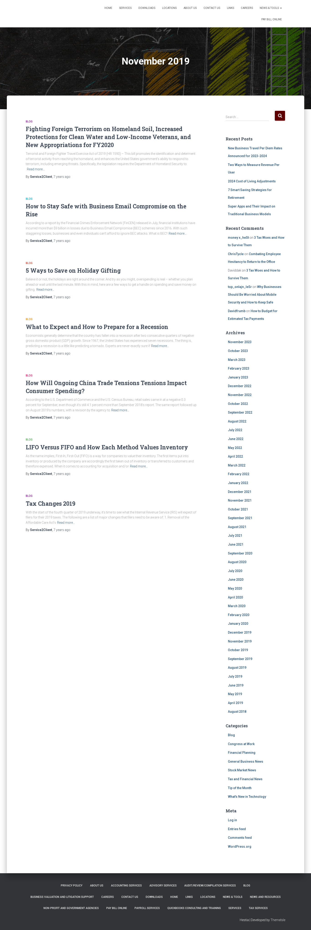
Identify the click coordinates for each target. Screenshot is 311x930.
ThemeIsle (277, 920)
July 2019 (235, 676)
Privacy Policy (71, 885)
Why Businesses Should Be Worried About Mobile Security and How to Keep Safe (254, 294)
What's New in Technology (247, 796)
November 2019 (240, 641)
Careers (247, 8)
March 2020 (236, 606)
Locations (169, 8)
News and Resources (265, 897)
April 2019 (235, 703)
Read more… (36, 169)
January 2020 (238, 623)
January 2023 (238, 377)
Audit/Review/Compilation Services (210, 885)
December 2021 (239, 492)
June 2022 (235, 439)
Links (230, 8)
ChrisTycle (236, 254)
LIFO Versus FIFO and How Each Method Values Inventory (107, 447)
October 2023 (238, 351)
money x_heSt (238, 237)
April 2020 (235, 597)
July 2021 (235, 535)
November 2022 (240, 395)
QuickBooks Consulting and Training (194, 908)
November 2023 (240, 342)
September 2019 (240, 659)
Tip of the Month (240, 788)
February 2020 (238, 615)
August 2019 (237, 667)
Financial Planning (241, 752)
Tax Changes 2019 (50, 503)
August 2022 (237, 421)
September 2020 (240, 553)
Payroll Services (147, 908)
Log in (232, 820)
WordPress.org (239, 846)
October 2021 (238, 509)
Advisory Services (163, 885)
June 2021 (235, 544)
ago (62, 177)
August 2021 (237, 527)
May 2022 (235, 448)
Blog (29, 121)
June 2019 (235, 685)
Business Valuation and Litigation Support (62, 897)
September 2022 (240, 412)
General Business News (245, 761)
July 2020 (235, 571)
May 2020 (235, 588)
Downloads (146, 8)
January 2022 (238, 483)
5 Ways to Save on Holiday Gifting (73, 270)
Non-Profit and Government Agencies (71, 908)
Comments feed (240, 837)
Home (108, 8)
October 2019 (238, 650)
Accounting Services (126, 885)
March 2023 (236, 360)
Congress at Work (241, 744)
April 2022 (235, 456)
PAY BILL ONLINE (271, 19)
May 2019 (235, 694)
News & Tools (270, 8)
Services (125, 8)
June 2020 (235, 579)
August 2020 (237, 562)
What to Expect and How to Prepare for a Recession (97, 327)
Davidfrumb (236, 311)
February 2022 (238, 474)
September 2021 (240, 518)
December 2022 (239, 386)
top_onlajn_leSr (240, 287)
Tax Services (258, 908)
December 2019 (239, 632)
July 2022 (235, 430)
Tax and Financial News (245, 779)
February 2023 (238, 368)
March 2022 (236, 465)
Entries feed (237, 829)
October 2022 (238, 404)
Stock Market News (242, 770)
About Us (190, 8)
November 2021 (240, 500)
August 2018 (237, 711)
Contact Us (212, 8)
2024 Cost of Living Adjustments (252, 181)
